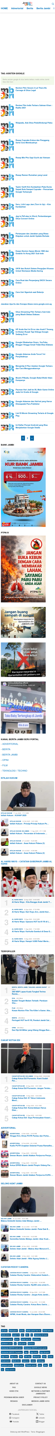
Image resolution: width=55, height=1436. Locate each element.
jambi (17, 1339)
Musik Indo (16, 1361)
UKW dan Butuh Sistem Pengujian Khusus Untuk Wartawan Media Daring (35, 269)
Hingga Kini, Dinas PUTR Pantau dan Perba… (30, 1136)
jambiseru (36, 1339)
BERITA (6, 749)
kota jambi (22, 1343)
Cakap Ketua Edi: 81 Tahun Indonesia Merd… (28, 1099)
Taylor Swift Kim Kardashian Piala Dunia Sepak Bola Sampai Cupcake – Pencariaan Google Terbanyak (34, 189)
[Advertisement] (27, 41)
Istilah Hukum (9, 777)
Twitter (41, 1414)
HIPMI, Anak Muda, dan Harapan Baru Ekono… (31, 1314)
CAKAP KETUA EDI (10, 1040)
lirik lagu (28, 1356)
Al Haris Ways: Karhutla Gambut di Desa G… (32, 931)
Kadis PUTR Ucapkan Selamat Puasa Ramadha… (32, 1145)
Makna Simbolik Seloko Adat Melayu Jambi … (21, 1221)
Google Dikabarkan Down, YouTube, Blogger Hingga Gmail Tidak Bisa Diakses (34, 343)
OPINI (5, 759)
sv (50, 1365)
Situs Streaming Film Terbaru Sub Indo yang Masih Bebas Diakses (33, 313)
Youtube (16, 1421)
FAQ (14, 1387)
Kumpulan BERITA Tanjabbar (12, 1352)
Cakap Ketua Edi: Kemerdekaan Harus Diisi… (29, 1109)
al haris (4, 1330)
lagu (26, 1352)
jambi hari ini (25, 1339)
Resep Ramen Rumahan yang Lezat (31, 175)
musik (50, 1356)
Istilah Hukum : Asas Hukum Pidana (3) (27, 843)
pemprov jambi (7, 1365)
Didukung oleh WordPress (19, 1432)
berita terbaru (48, 1330)
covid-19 (16, 1335)
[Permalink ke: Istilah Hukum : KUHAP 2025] (27, 796)
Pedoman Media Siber (14, 1397)
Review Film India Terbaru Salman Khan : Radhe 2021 (34, 106)
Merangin (36, 1356)
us (2, 1369)
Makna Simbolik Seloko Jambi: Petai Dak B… (30, 1229)
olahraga (41, 1361)
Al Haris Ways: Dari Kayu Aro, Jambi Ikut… (31, 912)
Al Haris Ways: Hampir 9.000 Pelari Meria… (31, 941)
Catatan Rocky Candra (14, 1266)
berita (22, 1330)
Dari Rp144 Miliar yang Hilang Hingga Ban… (31, 1030)
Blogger (42, 1421)
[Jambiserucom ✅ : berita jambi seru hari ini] (27, 3)
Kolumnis (25, 831)
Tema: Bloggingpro (38, 1432)
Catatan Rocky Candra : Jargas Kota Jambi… (30, 1294)
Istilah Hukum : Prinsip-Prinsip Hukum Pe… (29, 823)
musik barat (6, 1361)
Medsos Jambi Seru (40, 1401)
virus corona (10, 1369)
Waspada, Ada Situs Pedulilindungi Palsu (34, 122)
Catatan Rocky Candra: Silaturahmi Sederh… (30, 1275)
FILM (5, 765)
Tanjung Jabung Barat (37, 987)
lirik (21, 1356)
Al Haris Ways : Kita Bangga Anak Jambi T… (32, 902)
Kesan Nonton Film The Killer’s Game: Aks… (32, 1010)
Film (13, 1008)
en (22, 1335)
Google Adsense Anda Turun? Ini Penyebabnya (30, 355)
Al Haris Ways (17, 900)
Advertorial (8, 1127)
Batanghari (13, 1330)
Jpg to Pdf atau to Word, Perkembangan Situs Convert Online (33, 217)
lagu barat (33, 1352)
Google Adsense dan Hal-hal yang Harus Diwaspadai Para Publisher (34, 402)
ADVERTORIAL (10, 743)
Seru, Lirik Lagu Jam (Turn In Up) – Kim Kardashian (33, 205)
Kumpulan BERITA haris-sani (12, 1348)
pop (39, 1365)
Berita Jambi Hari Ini (33, 1330)
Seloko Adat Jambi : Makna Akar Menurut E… (30, 1249)
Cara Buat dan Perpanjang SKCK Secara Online (34, 281)
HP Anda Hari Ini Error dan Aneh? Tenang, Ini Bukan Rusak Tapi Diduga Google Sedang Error (34, 332)
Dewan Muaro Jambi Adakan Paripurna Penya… (31, 1155)
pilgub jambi (19, 1365)
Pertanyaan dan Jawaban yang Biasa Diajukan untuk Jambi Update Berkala (32, 234)
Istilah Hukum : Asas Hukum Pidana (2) (27, 853)
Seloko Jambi (6, 1219)
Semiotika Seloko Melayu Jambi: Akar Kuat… (30, 1239)
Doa (13, 998)
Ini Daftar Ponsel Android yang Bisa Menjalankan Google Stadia (32, 426)
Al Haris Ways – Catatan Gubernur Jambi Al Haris (26, 862)
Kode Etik (13, 1391)
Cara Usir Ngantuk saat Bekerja (30, 292)
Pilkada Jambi (31, 1365)
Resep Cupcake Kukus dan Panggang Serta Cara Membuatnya (32, 141)
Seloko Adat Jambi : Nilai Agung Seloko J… (29, 1258)
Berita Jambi (23, 987)
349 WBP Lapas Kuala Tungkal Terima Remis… (29, 992)
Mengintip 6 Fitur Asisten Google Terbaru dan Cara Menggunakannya (34, 367)
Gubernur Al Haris (41, 1335)
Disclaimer (27, 1405)
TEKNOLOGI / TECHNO (14, 770)
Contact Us (40, 1383)
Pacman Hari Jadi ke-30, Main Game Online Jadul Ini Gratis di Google (35, 391)
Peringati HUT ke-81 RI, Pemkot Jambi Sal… (31, 1020)
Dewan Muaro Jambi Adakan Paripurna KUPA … (31, 1175)
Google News (40, 1387)
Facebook (15, 1414)
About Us (14, 1383)
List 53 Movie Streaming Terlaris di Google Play (34, 414)
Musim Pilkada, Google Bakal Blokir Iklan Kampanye (34, 379)
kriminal (31, 1343)
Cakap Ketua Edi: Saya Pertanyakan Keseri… (32, 1117)
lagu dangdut (44, 1352)
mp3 (44, 1356)
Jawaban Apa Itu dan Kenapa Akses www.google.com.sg (26, 304)
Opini (14, 1028)
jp (15, 1343)
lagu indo (5, 1356)
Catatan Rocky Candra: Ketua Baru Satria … (29, 1304)
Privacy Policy (41, 1397)
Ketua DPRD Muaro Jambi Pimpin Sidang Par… (31, 1165)
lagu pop (14, 1356)
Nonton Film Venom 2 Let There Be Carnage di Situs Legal (31, 89)
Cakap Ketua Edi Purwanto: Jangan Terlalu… (32, 1088)
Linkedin (42, 1418)
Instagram (15, 1418)
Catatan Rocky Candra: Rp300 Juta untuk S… (30, 1285)
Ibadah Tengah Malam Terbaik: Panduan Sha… (29, 1001)
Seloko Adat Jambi (12, 1183)
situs (45, 1365)
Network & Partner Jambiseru (40, 1392)
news (33, 1361)
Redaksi (14, 1401)
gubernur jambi (7, 1339)
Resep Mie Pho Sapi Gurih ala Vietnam (33, 157)
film (27, 1335)
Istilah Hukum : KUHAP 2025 (13, 815)
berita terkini (6, 1335)
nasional (26, 1361)
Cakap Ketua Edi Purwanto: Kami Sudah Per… (30, 1079)
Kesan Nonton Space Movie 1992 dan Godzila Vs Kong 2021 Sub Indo (32, 252)
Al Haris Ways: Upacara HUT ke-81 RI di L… (31, 921)
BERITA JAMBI (10, 754)
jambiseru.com (7, 1343)
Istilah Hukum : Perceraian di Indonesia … (28, 833)
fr (31, 1335)
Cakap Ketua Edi (18, 1076)
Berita (14, 987)
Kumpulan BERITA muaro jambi (36, 1348)
